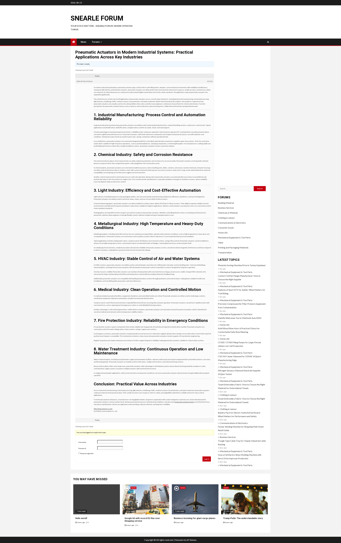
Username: (82, 442)
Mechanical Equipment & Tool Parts (234, 237)
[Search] (268, 42)
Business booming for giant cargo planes (194, 518)
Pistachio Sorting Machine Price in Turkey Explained (241, 265)
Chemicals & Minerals (228, 212)
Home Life (223, 232)
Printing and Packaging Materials (233, 247)
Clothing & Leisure (226, 217)
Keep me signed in (87, 453)
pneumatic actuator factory (184, 402)
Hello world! (81, 518)
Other (220, 242)
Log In (206, 459)
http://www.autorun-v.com (103, 409)
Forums (96, 42)
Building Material (226, 203)
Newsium (179, 540)
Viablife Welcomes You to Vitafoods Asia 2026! (239, 318)
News (83, 42)
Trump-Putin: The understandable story (243, 518)
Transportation (225, 252)
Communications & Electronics (232, 222)
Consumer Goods (226, 227)
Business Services (226, 207)
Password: (82, 448)
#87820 (210, 81)
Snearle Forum (97, 18)
